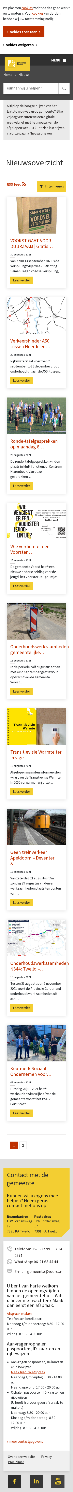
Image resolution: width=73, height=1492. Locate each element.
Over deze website (21, 1456)
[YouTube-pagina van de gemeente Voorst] (57, 1481)
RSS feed (14, 184)
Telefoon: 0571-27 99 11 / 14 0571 (38, 1249)
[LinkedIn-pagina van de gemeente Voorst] (36, 1481)
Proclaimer (16, 1462)
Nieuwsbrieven (41, 133)
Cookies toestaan (22, 31)
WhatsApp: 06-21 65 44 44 (36, 1261)
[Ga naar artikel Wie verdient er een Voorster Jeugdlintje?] (36, 520)
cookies (27, 8)
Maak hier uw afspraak (28, 1372)
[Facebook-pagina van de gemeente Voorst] (14, 1481)
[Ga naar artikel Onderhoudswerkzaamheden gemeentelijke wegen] (36, 621)
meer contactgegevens (26, 1441)
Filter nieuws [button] (54, 186)
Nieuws (23, 74)
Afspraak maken (19, 1313)
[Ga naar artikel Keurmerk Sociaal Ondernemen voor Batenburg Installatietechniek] (36, 1043)
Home (7, 74)
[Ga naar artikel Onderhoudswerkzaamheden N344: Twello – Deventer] (36, 937)
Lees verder (21, 280)
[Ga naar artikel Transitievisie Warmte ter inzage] (36, 726)
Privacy (46, 1456)
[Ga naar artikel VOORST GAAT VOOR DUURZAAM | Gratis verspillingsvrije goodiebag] (36, 215)
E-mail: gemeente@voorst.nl (38, 1271)
